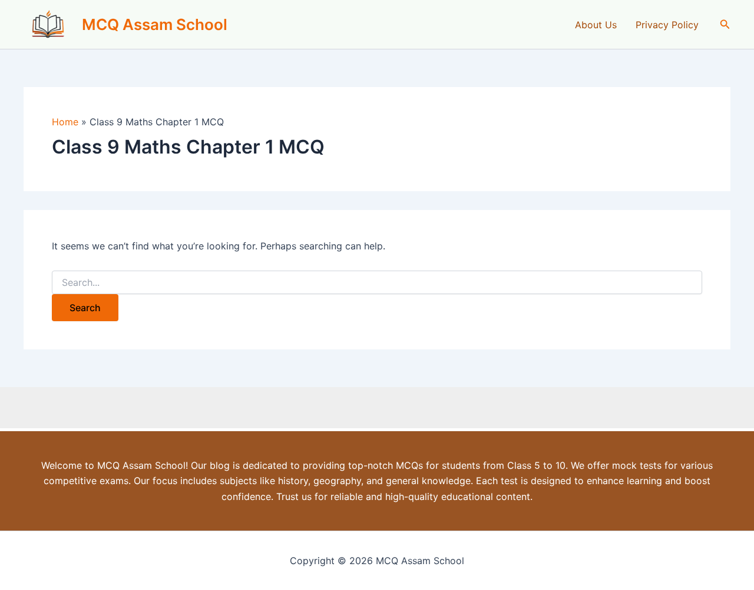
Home (65, 122)
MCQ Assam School (154, 24)
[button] (725, 24)
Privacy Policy (667, 25)
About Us (596, 25)
